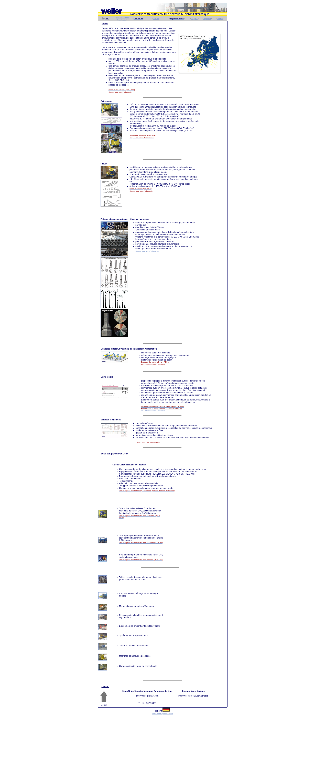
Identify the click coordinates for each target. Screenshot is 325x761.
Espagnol (207, 19)
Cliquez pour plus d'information (147, 251)
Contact (220, 19)
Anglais (194, 19)
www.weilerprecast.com (162, 713)
